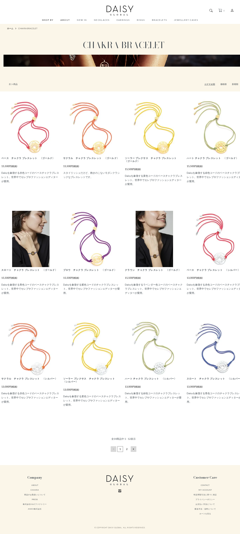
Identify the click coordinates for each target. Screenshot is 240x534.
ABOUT (65, 20)
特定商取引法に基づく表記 (205, 495)
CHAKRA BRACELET (27, 28)
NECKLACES (102, 20)
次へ (133, 449)
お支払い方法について (205, 504)
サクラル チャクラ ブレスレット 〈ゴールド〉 (91, 158)
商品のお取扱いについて (35, 495)
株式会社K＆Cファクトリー (35, 504)
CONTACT (205, 485)
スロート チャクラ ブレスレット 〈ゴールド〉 (29, 269)
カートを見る (205, 514)
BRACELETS (159, 20)
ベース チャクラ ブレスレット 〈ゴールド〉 (28, 158)
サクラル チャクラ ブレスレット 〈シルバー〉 (29, 378)
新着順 (235, 84)
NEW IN (82, 20)
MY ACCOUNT (205, 490)
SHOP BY (48, 20)
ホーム (10, 28)
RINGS (141, 20)
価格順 (223, 84)
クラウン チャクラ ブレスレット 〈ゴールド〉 (153, 269)
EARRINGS (123, 20)
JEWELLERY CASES (186, 20)
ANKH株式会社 (35, 509)
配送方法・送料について (205, 509)
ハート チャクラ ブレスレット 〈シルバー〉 (151, 378)
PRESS (35, 499)
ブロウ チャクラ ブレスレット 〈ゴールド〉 (90, 269)
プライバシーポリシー (205, 499)
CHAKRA (35, 490)
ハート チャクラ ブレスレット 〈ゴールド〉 (213, 158)
